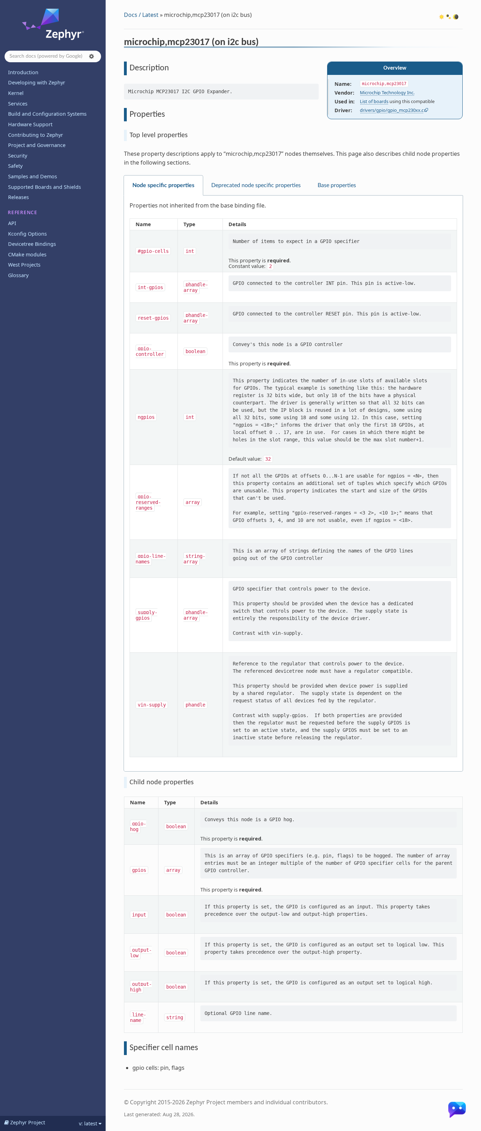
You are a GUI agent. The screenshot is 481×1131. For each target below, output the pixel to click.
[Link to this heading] (263, 43)
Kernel (16, 93)
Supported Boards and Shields (44, 187)
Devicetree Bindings (32, 244)
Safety (15, 165)
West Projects (24, 264)
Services (17, 103)
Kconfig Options (27, 233)
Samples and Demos (32, 176)
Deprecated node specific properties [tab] (256, 185)
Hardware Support (30, 124)
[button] (92, 56)
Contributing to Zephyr (35, 135)
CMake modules (27, 254)
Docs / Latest (141, 15)
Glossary (18, 275)
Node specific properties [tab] (163, 185)
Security (17, 155)
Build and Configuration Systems (47, 113)
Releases (18, 197)
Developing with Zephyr (36, 82)
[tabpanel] (293, 484)
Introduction (23, 72)
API (12, 223)
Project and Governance (36, 145)
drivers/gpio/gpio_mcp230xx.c (392, 110)
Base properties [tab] (337, 185)
